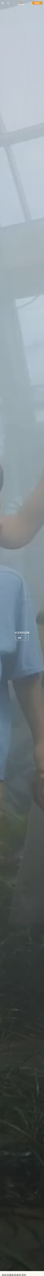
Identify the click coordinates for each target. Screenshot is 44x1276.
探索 (19, 638)
